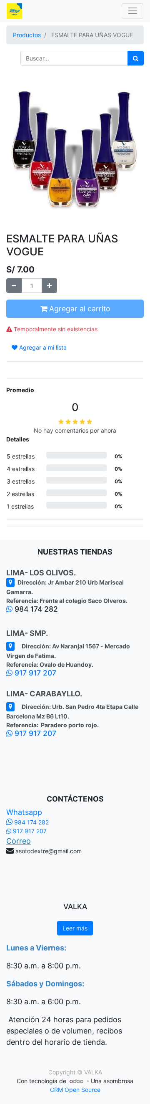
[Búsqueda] (136, 58)
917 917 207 (34, 672)
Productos (27, 34)
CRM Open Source (75, 1089)
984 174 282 (30, 822)
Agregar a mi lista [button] (42, 347)
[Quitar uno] (14, 285)
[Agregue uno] (49, 285)
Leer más (75, 928)
